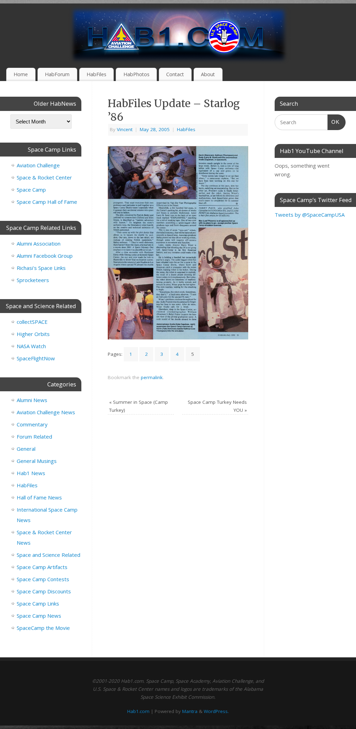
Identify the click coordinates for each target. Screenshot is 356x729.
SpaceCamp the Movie (43, 627)
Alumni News (32, 399)
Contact (175, 74)
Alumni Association (38, 243)
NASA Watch (31, 346)
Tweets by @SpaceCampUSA (310, 214)
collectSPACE (32, 321)
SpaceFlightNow (36, 358)
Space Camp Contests (43, 579)
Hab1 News (31, 473)
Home (21, 74)
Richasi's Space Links (41, 267)
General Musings (37, 460)
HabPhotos (136, 74)
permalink (152, 377)
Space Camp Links (38, 603)
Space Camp (31, 189)
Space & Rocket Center (44, 177)
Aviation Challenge (38, 165)
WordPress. (216, 711)
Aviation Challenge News (46, 412)
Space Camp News (39, 615)
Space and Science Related (48, 554)
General (26, 448)
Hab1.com (138, 711)
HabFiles (96, 74)
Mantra (189, 711)
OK (333, 122)
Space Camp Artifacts (42, 566)
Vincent (124, 129)
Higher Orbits (33, 333)
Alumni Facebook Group (45, 255)
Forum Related (34, 436)
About (208, 74)
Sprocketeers (33, 280)
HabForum (57, 74)
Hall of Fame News (39, 497)
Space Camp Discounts (44, 591)
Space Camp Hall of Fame (47, 201)
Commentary (32, 424)
